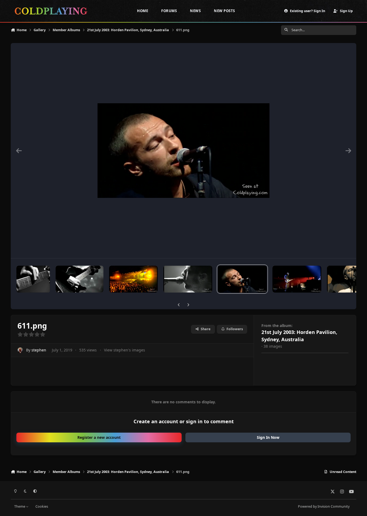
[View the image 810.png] (133, 279)
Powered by (324, 506)
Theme (20, 506)
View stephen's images (124, 350)
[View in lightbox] (183, 150)
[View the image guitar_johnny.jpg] (79, 279)
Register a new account (99, 437)
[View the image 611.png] (242, 279)
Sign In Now (268, 437)
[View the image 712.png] (187, 279)
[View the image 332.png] (296, 279)
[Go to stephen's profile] (20, 350)
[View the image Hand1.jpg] (33, 279)
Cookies (41, 506)
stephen (38, 350)
